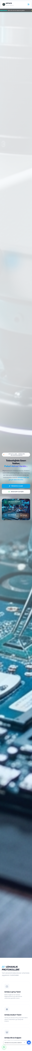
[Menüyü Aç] (28, 4)
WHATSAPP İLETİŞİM (17, 491)
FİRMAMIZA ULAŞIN (17, 486)
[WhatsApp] (4, 1047)
